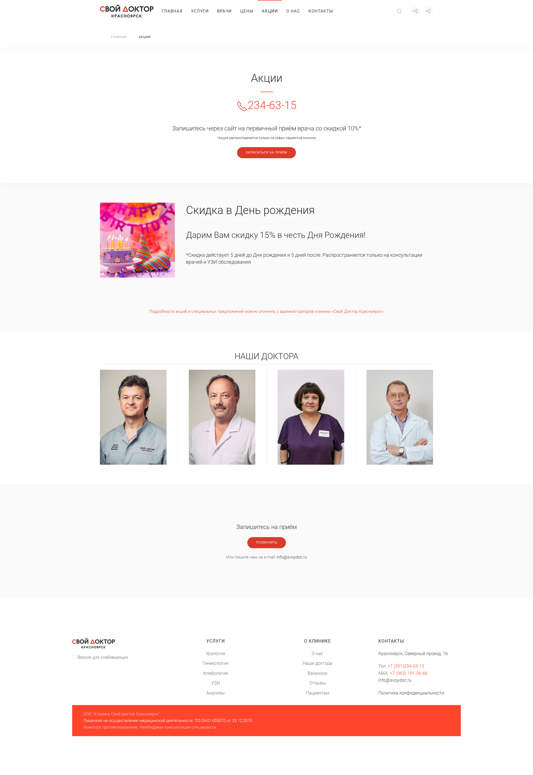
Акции (270, 11)
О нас (293, 11)
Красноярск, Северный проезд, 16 (413, 653)
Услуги (200, 11)
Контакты (320, 11)
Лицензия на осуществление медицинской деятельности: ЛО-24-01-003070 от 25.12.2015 (167, 720)
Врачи (224, 11)
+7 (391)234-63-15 (406, 666)
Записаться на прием (266, 152)
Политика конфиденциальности (411, 693)
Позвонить (266, 542)
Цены (246, 11)
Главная (172, 11)
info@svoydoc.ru (292, 557)
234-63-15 (272, 105)
